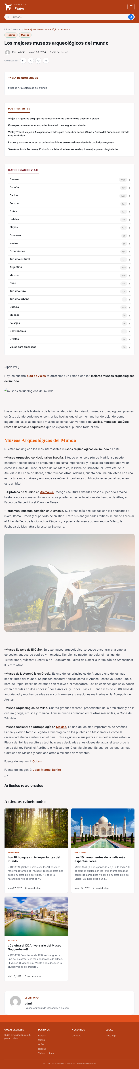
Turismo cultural (20, 259)
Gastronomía (18, 330)
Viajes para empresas (23, 346)
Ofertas (14, 338)
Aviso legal (111, 1035)
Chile (13, 283)
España (14, 187)
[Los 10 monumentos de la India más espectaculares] (102, 828)
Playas (14, 227)
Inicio (7, 29)
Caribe (14, 195)
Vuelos (14, 243)
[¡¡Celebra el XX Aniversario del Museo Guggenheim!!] (36, 916)
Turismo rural (18, 290)
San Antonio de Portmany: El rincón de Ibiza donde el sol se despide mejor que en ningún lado (63, 149)
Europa (14, 203)
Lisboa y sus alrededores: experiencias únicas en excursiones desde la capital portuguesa (61, 142)
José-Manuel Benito (47, 769)
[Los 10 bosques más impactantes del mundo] (36, 828)
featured (17, 29)
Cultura (14, 306)
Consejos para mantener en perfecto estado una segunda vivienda (47, 125)
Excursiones (17, 251)
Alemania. (47, 492)
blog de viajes (36, 376)
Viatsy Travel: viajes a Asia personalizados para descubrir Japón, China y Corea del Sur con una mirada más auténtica (68, 134)
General (14, 179)
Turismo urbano (20, 298)
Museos (25, 35)
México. (61, 727)
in (23, 60)
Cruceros (15, 235)
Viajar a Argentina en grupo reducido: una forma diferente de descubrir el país (53, 118)
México (14, 275)
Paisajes (15, 322)
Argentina (16, 266)
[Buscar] (131, 17)
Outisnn (37, 761)
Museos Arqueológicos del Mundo (27, 87)
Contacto (76, 1035)
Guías (13, 211)
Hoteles (14, 219)
